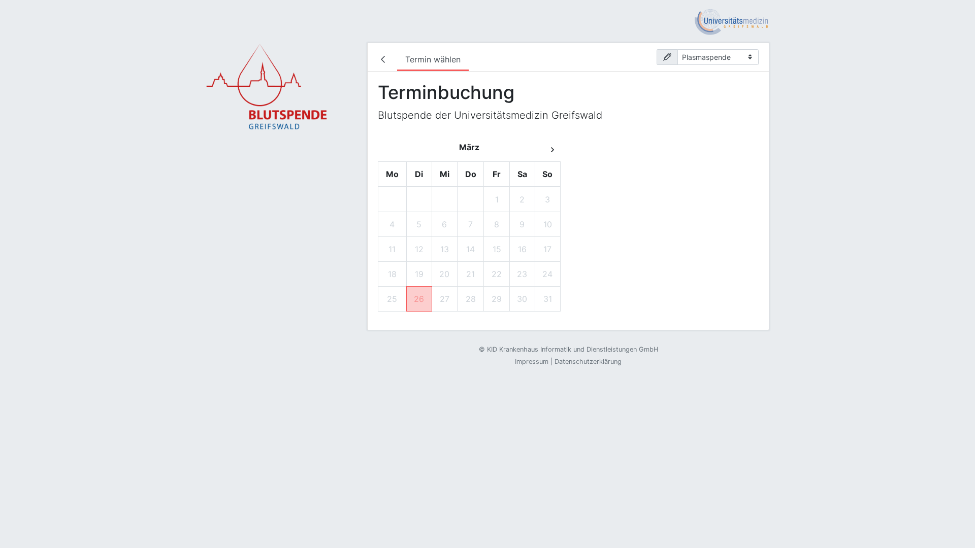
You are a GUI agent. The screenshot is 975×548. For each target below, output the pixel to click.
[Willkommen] (385, 60)
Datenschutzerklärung (588, 361)
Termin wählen (433, 59)
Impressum (531, 361)
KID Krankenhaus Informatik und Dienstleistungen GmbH (572, 349)
